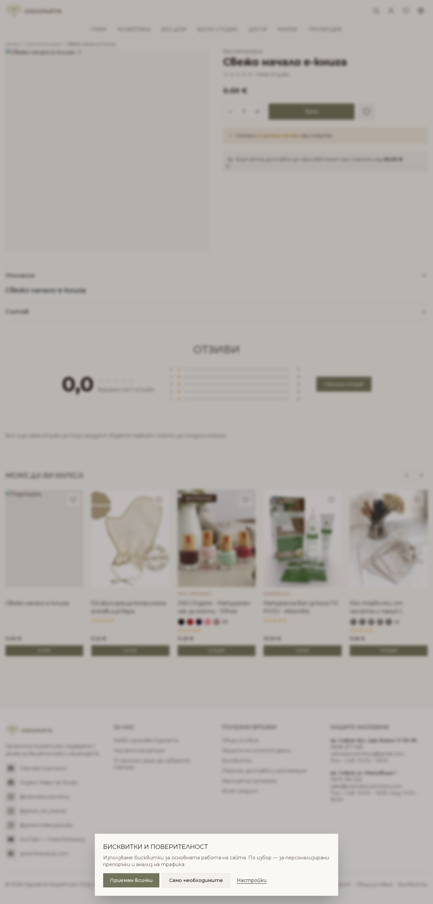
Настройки (252, 880)
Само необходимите (196, 880)
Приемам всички (131, 880)
